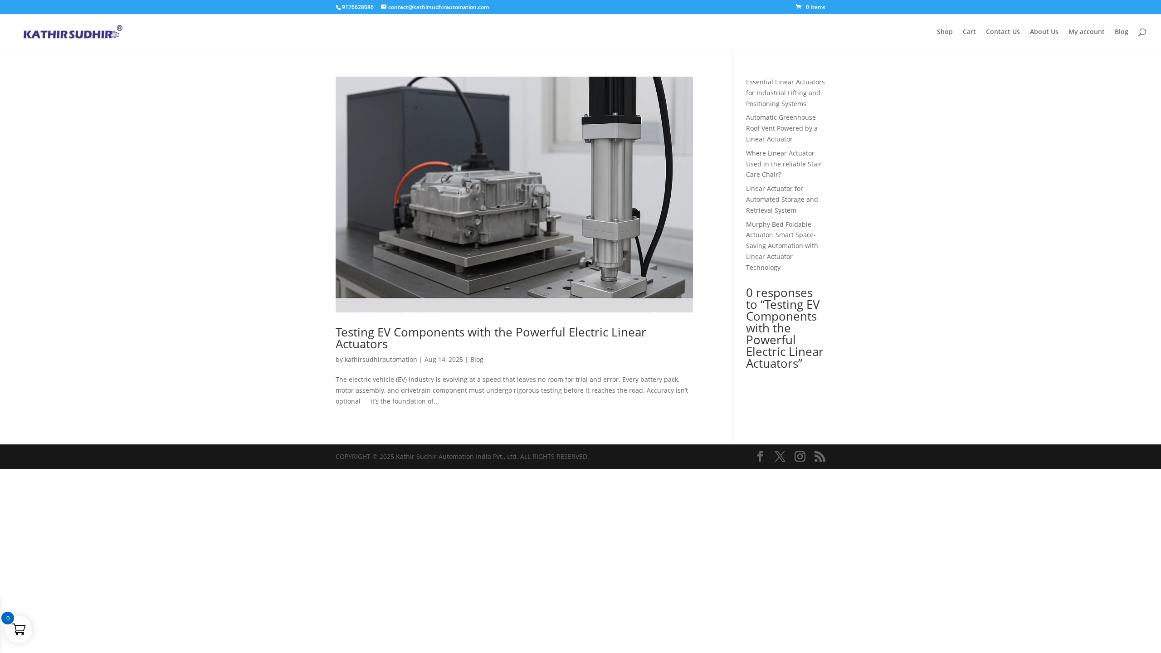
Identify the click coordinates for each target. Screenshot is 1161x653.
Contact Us (1003, 32)
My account (1086, 32)
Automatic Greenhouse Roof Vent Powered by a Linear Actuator (782, 128)
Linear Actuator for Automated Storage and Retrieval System (782, 199)
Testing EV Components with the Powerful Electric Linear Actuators (491, 338)
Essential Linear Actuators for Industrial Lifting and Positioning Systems (785, 93)
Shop (945, 32)
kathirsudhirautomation (381, 359)
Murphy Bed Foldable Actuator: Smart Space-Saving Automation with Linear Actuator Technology (782, 246)
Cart (969, 32)
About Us (1044, 32)
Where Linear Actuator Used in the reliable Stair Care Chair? (784, 164)
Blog (1121, 32)
